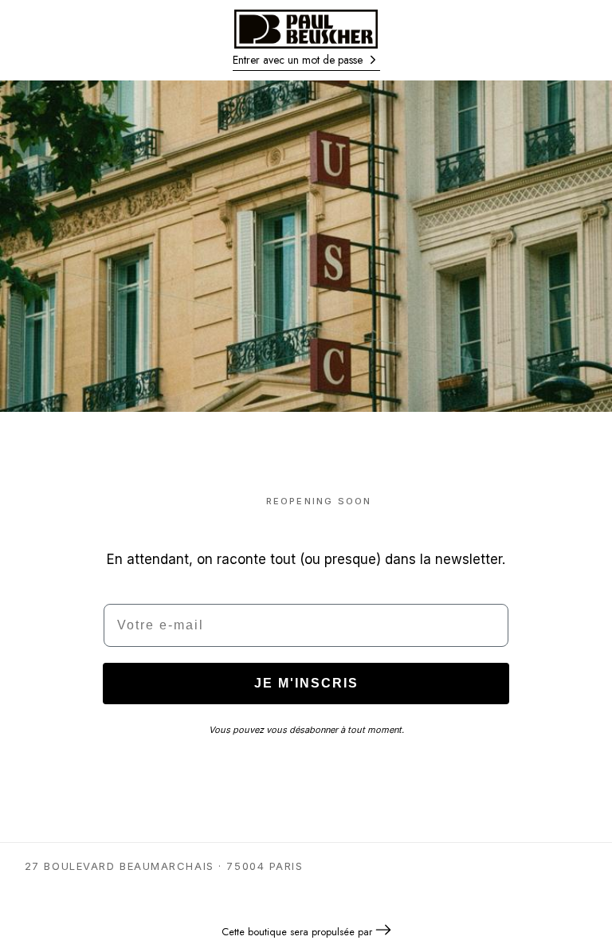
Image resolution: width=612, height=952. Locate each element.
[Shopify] (383, 931)
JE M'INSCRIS (306, 683)
